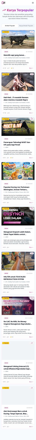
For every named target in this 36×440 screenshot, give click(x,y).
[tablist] (18, 25)
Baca (30, 68)
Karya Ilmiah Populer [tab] (26, 26)
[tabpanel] (18, 229)
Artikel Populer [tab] (10, 26)
